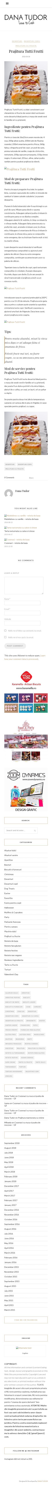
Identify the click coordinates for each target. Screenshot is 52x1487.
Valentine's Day (32, 1071)
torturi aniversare (13, 1071)
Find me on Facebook (26, 1320)
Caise (28, 1007)
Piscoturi (9, 1048)
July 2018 (8, 1152)
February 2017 (10, 1200)
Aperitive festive (12, 997)
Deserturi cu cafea (30, 1016)
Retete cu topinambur (15, 1053)
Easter (7, 893)
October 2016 (10, 1219)
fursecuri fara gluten (30, 1030)
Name (7, 599)
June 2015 (9, 1295)
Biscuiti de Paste (12, 1002)
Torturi (7, 969)
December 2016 (11, 1210)
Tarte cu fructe (11, 965)
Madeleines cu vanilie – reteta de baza (21, 519)
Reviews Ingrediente (13, 960)
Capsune (37, 1007)
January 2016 (10, 1262)
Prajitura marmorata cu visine (31, 1117)
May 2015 (8, 1300)
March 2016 (9, 1252)
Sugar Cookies (27, 1057)
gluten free (10, 1034)
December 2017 (11, 1186)
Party (6, 917)
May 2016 (8, 1243)
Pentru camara (10, 926)
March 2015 (9, 1310)
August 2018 (10, 1148)
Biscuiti (26, 997)
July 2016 (8, 1233)
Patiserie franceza (12, 922)
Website (7, 619)
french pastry (11, 1030)
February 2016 (10, 1257)
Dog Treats (9, 888)
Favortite (8, 898)
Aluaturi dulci (10, 850)
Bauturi (7, 864)
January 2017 (10, 1205)
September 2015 (11, 1281)
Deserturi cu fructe (14, 1020)
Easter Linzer (11, 1025)
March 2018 (9, 1171)
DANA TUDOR (42, 1481)
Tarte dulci (40, 1062)
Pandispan (20, 1039)
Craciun (20, 1011)
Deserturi (17, 41)
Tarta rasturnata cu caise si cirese (19, 531)
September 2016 (11, 1224)
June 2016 (9, 1238)
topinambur (10, 1067)
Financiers (25, 1025)
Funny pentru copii (12, 903)
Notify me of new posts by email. (21, 637)
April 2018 (9, 1167)
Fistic (35, 1025)
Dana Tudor (22, 491)
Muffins (8, 1039)
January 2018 (10, 1181)
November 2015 (11, 1272)
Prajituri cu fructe (26, 45)
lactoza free (25, 1034)
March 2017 (9, 1195)
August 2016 (10, 1229)
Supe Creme (10, 1062)
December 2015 (11, 1267)
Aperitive (8, 860)
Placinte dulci (10, 931)
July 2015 (8, 1291)
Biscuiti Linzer (29, 1002)
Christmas (9, 874)
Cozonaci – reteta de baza (16, 543)
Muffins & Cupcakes (13, 912)
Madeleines (39, 1034)
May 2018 (8, 1162)
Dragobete (31, 1020)
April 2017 (9, 1191)
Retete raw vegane (13, 955)
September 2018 (11, 1143)
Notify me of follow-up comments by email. (24, 631)
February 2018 (10, 1176)
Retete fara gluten (12, 946)
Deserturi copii (32, 41)
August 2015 (10, 1286)
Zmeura (8, 1076)
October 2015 (10, 1276)
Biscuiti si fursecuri (12, 869)
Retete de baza (11, 941)
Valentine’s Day (11, 974)
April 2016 (9, 1248)
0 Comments (9, 477)
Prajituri (21, 1048)
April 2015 (9, 1305)
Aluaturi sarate (11, 855)
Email (7, 609)
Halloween (9, 907)
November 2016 (11, 1214)
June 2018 (9, 1157)
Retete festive (11, 950)
